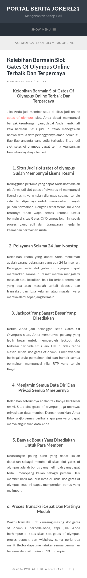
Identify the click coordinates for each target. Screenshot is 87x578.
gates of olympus (20, 117)
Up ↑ (71, 569)
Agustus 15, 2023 (19, 81)
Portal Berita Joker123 (43, 8)
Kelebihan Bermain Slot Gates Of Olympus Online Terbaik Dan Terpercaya (38, 66)
